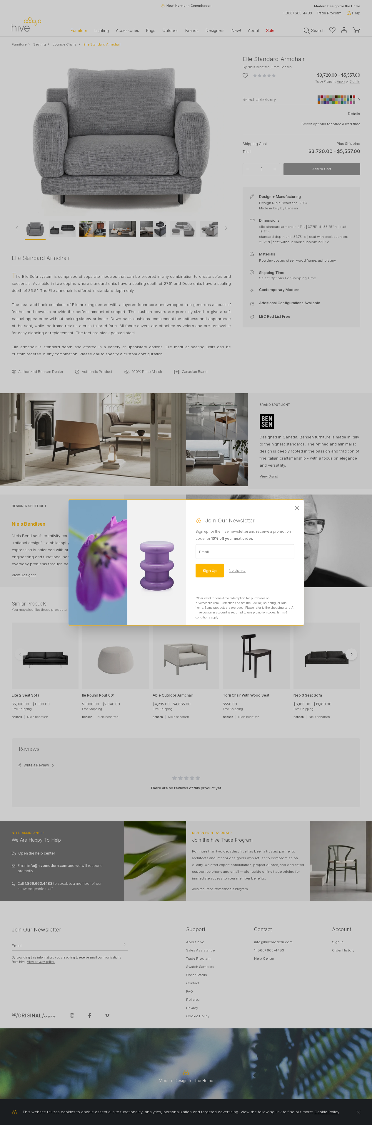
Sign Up (210, 570)
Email (204, 551)
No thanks (237, 570)
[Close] (297, 508)
